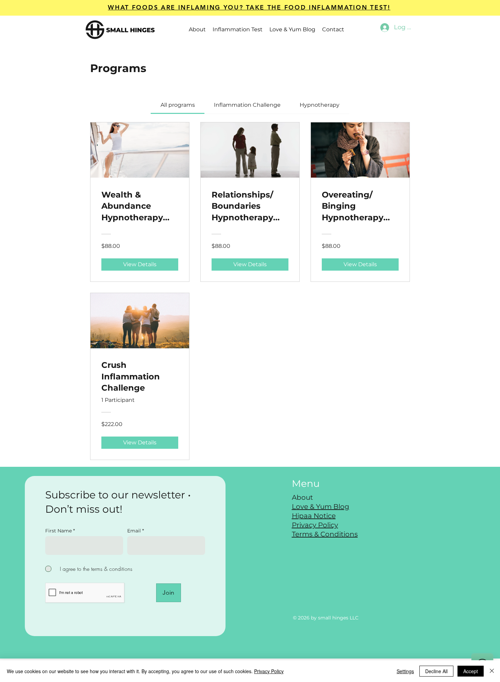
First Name (58, 530)
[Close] (492, 671)
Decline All (436, 671)
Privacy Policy (269, 671)
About (302, 497)
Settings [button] (405, 671)
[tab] (177, 105)
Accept (470, 671)
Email (134, 530)
